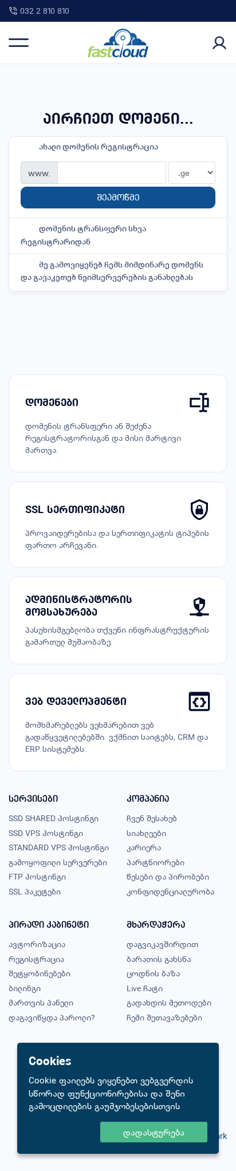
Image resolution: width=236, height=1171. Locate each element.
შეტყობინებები (39, 973)
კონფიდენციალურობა (170, 891)
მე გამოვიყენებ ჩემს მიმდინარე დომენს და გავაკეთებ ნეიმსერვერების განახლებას (112, 271)
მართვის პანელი (41, 1002)
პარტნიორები (155, 862)
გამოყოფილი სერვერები (58, 862)
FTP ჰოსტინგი (37, 876)
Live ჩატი (145, 988)
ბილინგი (25, 988)
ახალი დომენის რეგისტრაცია (98, 146)
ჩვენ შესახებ (152, 818)
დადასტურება (153, 1132)
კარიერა (144, 847)
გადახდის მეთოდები (169, 1002)
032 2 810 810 (44, 10)
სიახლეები (146, 832)
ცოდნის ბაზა (153, 973)
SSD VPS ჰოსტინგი (46, 832)
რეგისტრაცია (36, 958)
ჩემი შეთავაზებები (164, 1017)
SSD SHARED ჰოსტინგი (54, 818)
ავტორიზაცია (37, 944)
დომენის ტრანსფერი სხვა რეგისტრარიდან (83, 235)
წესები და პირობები (168, 876)
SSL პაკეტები (35, 891)
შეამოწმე (118, 197)
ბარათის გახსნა (159, 958)
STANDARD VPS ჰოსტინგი (59, 847)
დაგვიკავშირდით (162, 944)
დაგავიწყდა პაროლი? (52, 1017)
